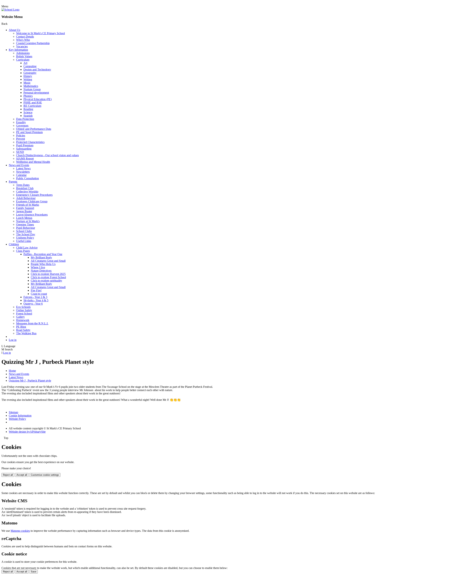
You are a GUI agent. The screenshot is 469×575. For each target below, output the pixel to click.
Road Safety (23, 330)
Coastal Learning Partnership (33, 43)
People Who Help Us (43, 264)
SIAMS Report (25, 158)
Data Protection (25, 119)
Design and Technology (37, 69)
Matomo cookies (20, 530)
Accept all (21, 475)
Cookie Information (20, 415)
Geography (29, 72)
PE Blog (21, 326)
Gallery (20, 316)
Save (33, 571)
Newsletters (23, 171)
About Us (14, 30)
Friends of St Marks (27, 204)
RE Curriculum (32, 105)
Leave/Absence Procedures (32, 214)
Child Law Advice (27, 247)
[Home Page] (10, 9)
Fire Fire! (36, 290)
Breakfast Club (25, 188)
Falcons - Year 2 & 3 (35, 297)
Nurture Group (32, 89)
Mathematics (30, 86)
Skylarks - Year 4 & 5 (35, 300)
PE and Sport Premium (29, 132)
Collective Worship (27, 191)
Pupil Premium (24, 145)
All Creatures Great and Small (48, 260)
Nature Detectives (41, 270)
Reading (28, 109)
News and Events (19, 165)
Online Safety (24, 310)
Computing (29, 66)
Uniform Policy (25, 237)
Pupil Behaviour (25, 227)
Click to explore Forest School (48, 277)
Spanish (28, 115)
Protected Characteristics (30, 142)
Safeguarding (24, 148)
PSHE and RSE (32, 102)
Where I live (38, 267)
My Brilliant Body (41, 257)
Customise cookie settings (45, 475)
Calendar (21, 175)
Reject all (8, 475)
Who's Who (23, 39)
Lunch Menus (24, 217)
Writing (27, 79)
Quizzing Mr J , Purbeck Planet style (30, 380)
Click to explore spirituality (46, 280)
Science (27, 112)
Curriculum (22, 59)
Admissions (23, 53)
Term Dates (22, 184)
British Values (24, 56)
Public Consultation (27, 178)
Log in (12, 339)
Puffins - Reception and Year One (42, 254)
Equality (21, 122)
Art (25, 62)
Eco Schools (23, 306)
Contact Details (25, 36)
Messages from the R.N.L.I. (32, 323)
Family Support (25, 208)
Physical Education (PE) (37, 99)
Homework (22, 320)
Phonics (28, 95)
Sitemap (13, 412)
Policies (20, 135)
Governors (22, 125)
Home (12, 370)
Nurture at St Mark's (28, 221)
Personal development (36, 92)
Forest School (24, 313)
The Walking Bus (26, 333)
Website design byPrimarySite (27, 431)
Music (27, 82)
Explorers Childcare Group (31, 201)
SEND (20, 152)
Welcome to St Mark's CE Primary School (40, 33)
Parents (13, 181)
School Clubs (24, 231)
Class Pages (23, 250)
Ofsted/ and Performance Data (33, 128)
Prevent (20, 138)
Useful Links (23, 241)
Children (14, 244)
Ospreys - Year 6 (33, 303)
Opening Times (25, 224)
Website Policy (17, 418)
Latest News (23, 168)
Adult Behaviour (26, 198)
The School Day (25, 234)
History (27, 76)
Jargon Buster (24, 211)
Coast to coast (39, 293)
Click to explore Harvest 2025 (48, 274)
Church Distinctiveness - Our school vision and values (47, 155)
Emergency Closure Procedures (34, 194)
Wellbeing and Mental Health (33, 161)
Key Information (18, 49)
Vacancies (22, 46)
